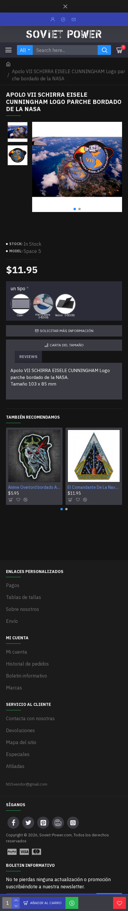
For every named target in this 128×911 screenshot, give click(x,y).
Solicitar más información (66, 330)
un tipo (17, 288)
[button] (75, 209)
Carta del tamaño (67, 345)
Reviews (28, 356)
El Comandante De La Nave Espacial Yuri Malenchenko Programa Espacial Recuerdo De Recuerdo (94, 487)
